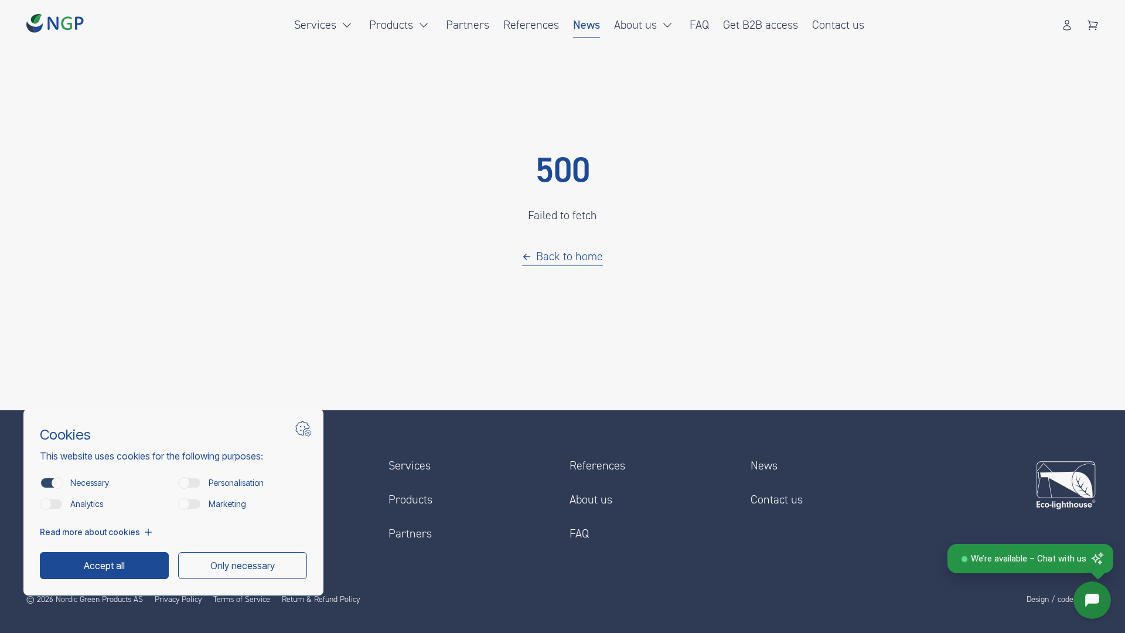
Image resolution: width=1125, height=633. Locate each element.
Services (315, 25)
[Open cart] (1093, 25)
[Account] (1067, 25)
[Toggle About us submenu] (667, 25)
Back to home (569, 256)
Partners (467, 25)
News (586, 25)
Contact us (838, 25)
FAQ (699, 25)
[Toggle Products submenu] (423, 25)
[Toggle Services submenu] (346, 25)
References (531, 25)
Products (391, 25)
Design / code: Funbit (1063, 599)
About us (635, 25)
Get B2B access (760, 25)
